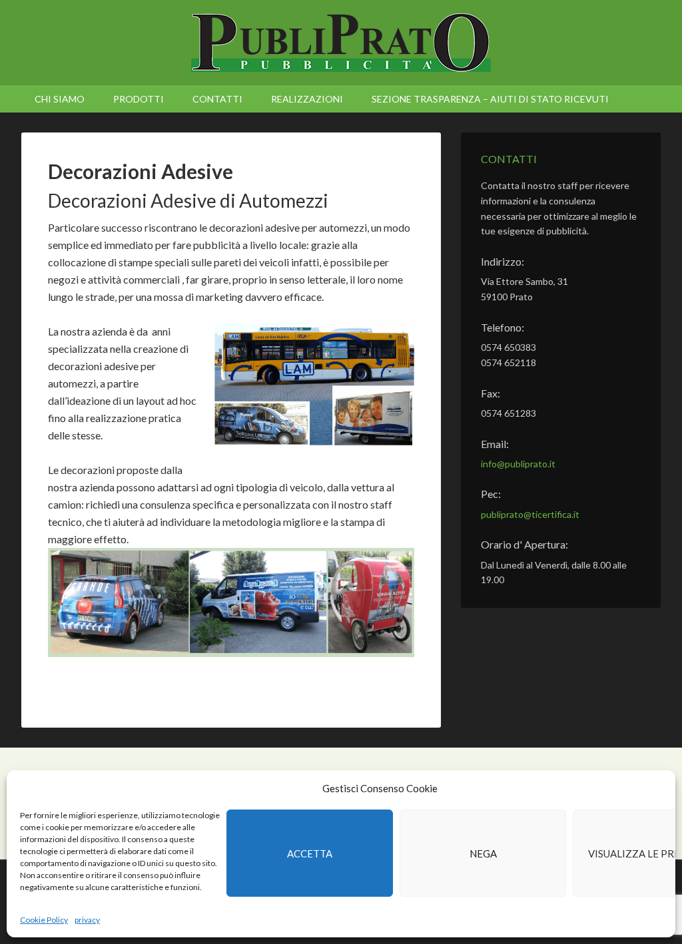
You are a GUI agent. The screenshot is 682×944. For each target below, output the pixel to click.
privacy (87, 920)
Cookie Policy (44, 920)
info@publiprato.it (518, 463)
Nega (483, 853)
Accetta (309, 853)
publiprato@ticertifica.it (530, 514)
